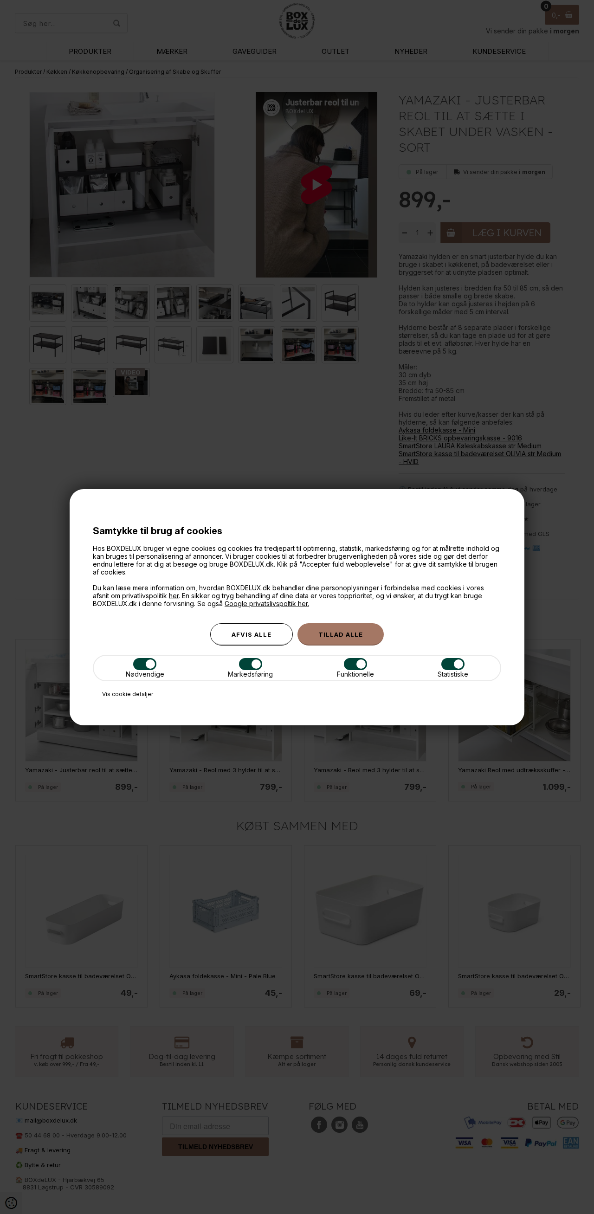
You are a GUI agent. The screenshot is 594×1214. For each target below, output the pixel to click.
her (174, 596)
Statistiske (453, 674)
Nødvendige (145, 674)
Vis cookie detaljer (127, 694)
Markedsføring (250, 674)
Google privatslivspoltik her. (267, 603)
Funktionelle (355, 674)
